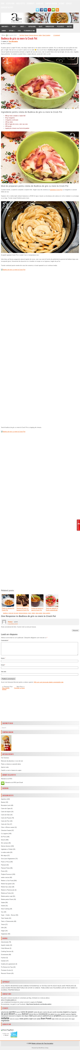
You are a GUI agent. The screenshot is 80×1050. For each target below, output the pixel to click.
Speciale (12, 31)
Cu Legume (4, 833)
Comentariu (5, 640)
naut (31, 1016)
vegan (73, 1018)
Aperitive (3, 799)
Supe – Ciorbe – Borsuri (8, 915)
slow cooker (39, 613)
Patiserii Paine (5, 868)
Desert (14, 26)
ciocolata (59, 1012)
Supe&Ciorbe (32, 26)
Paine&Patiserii (50, 26)
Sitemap (61, 3)
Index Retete (20, 3)
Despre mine (10, 3)
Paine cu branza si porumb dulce (11, 764)
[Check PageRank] (7, 1030)
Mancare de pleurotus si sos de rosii (12, 761)
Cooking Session (6, 951)
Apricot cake (5, 767)
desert (12, 1014)
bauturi (18, 1012)
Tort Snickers (5, 758)
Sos (2, 912)
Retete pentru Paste (7, 899)
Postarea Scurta (6, 970)
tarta (60, 1018)
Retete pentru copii (6, 896)
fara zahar (57, 1014)
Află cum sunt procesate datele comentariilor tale (48, 682)
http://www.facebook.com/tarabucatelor (38, 1004)
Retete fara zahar (6, 887)
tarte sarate (65, 1018)
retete (40, 35)
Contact (69, 3)
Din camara (4, 843)
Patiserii (3, 865)
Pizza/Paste (60, 26)
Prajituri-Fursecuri (6, 874)
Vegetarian (4, 934)
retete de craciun (14, 1018)
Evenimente (30, 3)
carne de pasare (27, 1012)
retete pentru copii (26, 1019)
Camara (4, 31)
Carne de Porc (5, 821)
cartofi (54, 1012)
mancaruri (4, 1016)
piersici (51, 1016)
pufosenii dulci (70, 1016)
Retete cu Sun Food (7, 880)
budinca (5, 613)
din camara (18, 1014)
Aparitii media (5, 945)
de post (16, 613)
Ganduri (3, 961)
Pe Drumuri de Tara (29, 31)
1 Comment (56, 35)
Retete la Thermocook (7, 890)
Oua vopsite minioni (5, 688)
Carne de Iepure (6, 811)
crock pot (10, 613)
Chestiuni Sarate (6, 830)
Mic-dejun (4, 855)
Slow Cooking (46, 35)
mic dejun (25, 1016)
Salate (40, 26)
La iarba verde (5, 852)
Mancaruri (5, 26)
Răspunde (75, 630)
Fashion (3, 957)
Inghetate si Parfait (6, 849)
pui (76, 1016)
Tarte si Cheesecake (7, 921)
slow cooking (46, 613)
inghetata (68, 1014)
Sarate (22, 26)
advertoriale (5, 1012)
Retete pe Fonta (6, 893)
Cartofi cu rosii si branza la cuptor (11, 770)
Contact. (39, 1002)
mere (29, 613)
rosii (34, 1019)
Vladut (10, 622)
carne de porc (38, 1012)
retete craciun (5, 877)
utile (69, 1018)
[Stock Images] (6, 750)
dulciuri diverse (23, 613)
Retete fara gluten (6, 883)
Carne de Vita (5, 824)
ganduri (63, 1014)
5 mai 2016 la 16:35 (13, 624)
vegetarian (5, 1020)
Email (3, 665)
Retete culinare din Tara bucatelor (42, 1043)
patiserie (40, 1016)
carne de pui (47, 1012)
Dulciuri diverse (33, 35)
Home (2, 3)
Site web (3, 671)
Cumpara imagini (51, 3)
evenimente (43, 1014)
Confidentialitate (7, 7)
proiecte (64, 1016)
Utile (19, 31)
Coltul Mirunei (5, 948)
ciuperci (66, 1012)
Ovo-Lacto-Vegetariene (8, 858)
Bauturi (69, 26)
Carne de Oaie (5, 815)
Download (39, 3)
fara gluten (51, 1014)
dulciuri (25, 1014)
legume (73, 1014)
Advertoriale (4, 942)
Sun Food (46, 1018)
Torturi (3, 924)
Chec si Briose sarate (7, 827)
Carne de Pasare (6, 818)
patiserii (46, 1016)
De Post (22, 35)
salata (38, 1019)
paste (35, 1016)
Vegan (3, 931)
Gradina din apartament (8, 964)
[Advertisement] (40, 705)
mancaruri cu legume (15, 1016)
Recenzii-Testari (6, 973)
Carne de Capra (5, 808)
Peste (3, 871)
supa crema (55, 1019)
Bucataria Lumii (5, 805)
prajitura (57, 1016)
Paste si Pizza (5, 862)
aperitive (12, 1012)
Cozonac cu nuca (19, 688)
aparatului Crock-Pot (56, 189)
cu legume (72, 1012)
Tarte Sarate (4, 918)
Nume (3, 658)
